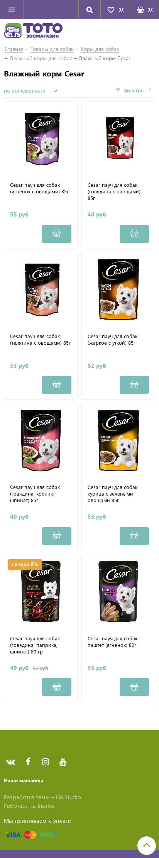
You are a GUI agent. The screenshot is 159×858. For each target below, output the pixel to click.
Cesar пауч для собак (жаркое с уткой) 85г (112, 339)
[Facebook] (28, 762)
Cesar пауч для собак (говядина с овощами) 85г (114, 191)
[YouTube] (62, 762)
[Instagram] (45, 762)
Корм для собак (100, 48)
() (150, 9)
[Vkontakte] (10, 762)
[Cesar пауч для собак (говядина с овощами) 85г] (118, 138)
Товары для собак (52, 48)
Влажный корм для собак (41, 58)
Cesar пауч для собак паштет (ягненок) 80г (112, 641)
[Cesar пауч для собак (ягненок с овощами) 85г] (40, 138)
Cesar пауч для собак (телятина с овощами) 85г (40, 339)
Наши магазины (23, 780)
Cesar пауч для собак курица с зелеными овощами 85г (112, 493)
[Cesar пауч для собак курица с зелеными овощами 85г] (118, 440)
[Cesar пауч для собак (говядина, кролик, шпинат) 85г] (40, 440)
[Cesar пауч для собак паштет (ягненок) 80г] (118, 592)
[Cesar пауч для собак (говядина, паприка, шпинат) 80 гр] (40, 592)
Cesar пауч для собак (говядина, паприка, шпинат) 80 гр (35, 645)
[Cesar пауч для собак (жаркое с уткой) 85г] (118, 289)
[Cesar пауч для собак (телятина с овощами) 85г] (40, 289)
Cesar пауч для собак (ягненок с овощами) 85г (39, 188)
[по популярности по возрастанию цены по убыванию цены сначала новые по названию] (31, 91)
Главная (14, 48)
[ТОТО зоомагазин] (33, 32)
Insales (45, 805)
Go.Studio (68, 797)
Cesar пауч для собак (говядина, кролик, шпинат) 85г (35, 493)
